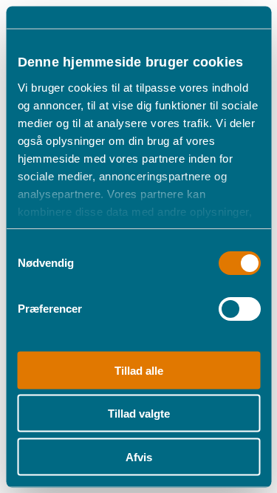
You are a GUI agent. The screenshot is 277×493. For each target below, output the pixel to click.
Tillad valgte (139, 413)
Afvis (139, 456)
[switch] (239, 308)
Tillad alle (138, 370)
